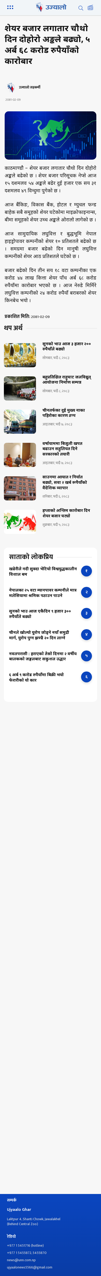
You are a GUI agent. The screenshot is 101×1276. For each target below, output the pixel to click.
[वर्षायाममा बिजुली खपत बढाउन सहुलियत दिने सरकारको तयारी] (20, 455)
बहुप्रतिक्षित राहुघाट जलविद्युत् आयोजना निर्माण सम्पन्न (66, 380)
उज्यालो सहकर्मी (29, 87)
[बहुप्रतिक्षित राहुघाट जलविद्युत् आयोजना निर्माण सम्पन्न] (20, 388)
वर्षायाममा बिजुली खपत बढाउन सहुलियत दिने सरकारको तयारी (62, 450)
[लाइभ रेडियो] (90, 8)
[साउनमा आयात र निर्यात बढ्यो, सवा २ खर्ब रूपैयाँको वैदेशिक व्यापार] (20, 488)
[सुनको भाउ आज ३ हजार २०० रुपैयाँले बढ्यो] (20, 355)
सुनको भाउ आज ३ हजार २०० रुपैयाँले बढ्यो (66, 347)
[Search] (81, 8)
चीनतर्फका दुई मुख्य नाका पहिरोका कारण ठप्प (63, 413)
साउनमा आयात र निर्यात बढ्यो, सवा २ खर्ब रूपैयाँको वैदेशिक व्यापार (64, 483)
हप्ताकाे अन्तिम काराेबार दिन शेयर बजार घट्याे (66, 513)
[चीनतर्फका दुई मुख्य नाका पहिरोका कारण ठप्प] (20, 422)
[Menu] (11, 6)
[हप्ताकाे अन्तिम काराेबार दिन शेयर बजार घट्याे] (20, 522)
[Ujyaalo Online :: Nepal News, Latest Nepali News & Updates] (50, 7)
